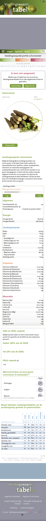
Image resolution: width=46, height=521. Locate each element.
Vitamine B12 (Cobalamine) (12, 281)
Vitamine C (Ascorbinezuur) (13, 283)
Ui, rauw (4, 449)
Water (5, 231)
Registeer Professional (31, 496)
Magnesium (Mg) (9, 312)
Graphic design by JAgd (12, 501)
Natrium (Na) (7, 300)
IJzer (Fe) (6, 309)
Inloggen (10, 52)
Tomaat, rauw (6, 425)
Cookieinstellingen (27, 508)
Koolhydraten (8, 250)
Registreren (18, 52)
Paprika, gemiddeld (8, 433)
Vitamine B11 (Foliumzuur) (12, 278)
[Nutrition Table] (35, 512)
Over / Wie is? (8, 460)
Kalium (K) (6, 302)
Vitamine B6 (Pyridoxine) (12, 276)
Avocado (4, 427)
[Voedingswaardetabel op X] (22, 515)
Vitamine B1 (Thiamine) (11, 269)
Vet (4, 236)
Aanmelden (16, 86)
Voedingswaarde (12, 458)
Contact (26, 504)
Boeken (39, 460)
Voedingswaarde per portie (29, 458)
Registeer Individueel (12, 496)
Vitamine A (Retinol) (10, 267)
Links (27, 460)
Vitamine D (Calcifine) (11, 285)
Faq (23, 460)
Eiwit (5, 233)
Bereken (17, 460)
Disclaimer (14, 508)
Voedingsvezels (8, 257)
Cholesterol (7, 247)
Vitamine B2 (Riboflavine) (12, 271)
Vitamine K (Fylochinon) (11, 290)
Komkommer (6, 430)
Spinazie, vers (6, 441)
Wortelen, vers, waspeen (10, 438)
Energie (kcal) (8, 219)
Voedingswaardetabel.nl (18, 512)
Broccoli (4, 435)
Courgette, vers (7, 446)
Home (4, 458)
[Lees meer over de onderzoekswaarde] (16, 204)
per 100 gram (19, 63)
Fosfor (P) (6, 307)
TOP (41, 456)
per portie (27, 63)
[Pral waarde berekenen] (18, 360)
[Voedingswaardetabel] (18, 7)
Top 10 (42, 458)
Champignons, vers (8, 443)
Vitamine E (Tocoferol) (11, 288)
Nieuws (27, 52)
